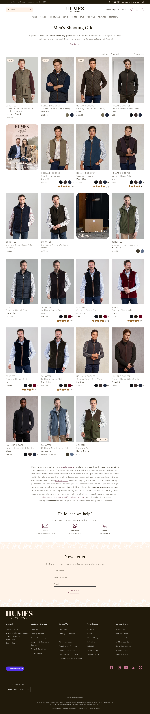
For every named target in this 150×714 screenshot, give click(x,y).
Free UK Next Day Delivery (92, 233)
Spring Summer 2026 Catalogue (19, 161)
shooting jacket (68, 466)
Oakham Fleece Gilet (51, 310)
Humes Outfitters (77, 698)
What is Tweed (122, 654)
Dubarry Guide (122, 638)
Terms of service (95, 708)
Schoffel (90, 646)
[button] (34, 16)
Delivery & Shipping (39, 633)
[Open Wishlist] (131, 9)
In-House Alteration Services (70, 658)
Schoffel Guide (122, 650)
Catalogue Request (67, 633)
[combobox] (19, 10)
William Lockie (93, 654)
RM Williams (92, 642)
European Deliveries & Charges (40, 643)
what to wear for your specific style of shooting (63, 497)
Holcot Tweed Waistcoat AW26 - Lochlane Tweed (22, 109)
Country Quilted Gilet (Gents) (55, 108)
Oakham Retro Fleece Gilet (19, 245)
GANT (89, 633)
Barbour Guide (122, 633)
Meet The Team (65, 642)
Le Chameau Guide (124, 642)
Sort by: (104, 54)
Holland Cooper (93, 638)
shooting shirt (61, 480)
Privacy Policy (36, 653)
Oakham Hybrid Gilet (16, 310)
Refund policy (83, 708)
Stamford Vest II (84, 448)
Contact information (69, 708)
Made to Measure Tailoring (70, 650)
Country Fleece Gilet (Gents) (125, 108)
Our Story (63, 629)
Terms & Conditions (38, 649)
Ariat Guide (120, 629)
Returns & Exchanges (39, 638)
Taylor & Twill (92, 650)
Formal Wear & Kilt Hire (68, 654)
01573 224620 (114, 1)
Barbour (90, 629)
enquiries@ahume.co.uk (133, 1)
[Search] (30, 9)
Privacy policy (56, 708)
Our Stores (63, 638)
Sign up (75, 590)
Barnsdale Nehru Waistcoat (54, 245)
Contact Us (35, 629)
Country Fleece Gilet (51, 176)
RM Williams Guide (123, 646)
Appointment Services (68, 646)
